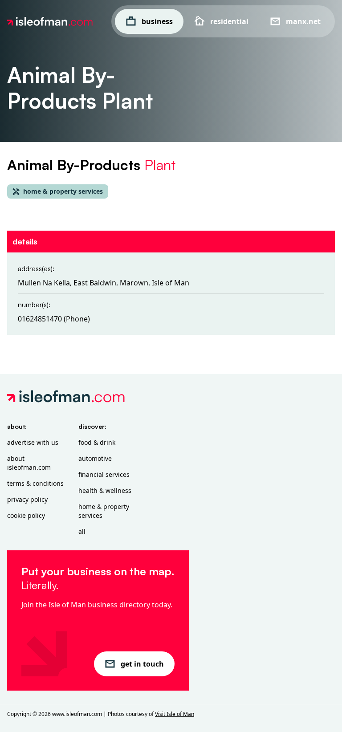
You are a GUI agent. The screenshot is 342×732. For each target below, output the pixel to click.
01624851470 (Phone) (54, 319)
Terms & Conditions (35, 483)
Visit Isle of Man (174, 714)
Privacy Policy (27, 499)
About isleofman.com (29, 463)
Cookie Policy (26, 515)
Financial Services (104, 474)
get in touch (142, 664)
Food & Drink (96, 442)
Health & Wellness (104, 490)
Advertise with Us (32, 442)
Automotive (95, 458)
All (82, 531)
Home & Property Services (103, 511)
